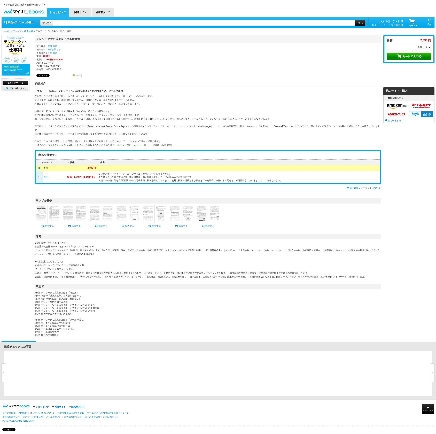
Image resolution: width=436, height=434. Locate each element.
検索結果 (28, 31)
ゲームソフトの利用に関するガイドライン (108, 413)
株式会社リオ (54, 49)
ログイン (377, 25)
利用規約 (23, 413)
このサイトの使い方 (33, 417)
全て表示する (394, 120)
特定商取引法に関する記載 (71, 413)
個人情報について (11, 417)
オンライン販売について (42, 413)
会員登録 (398, 25)
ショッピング (42, 406)
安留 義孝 (52, 46)
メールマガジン (53, 417)
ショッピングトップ (11, 31)
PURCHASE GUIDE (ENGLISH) (18, 421)
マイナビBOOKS (24, 10)
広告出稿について (73, 417)
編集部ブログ (78, 406)
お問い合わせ (109, 417)
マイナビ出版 (9, 413)
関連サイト (60, 406)
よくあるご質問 (92, 417)
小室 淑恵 (52, 53)
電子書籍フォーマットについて (365, 188)
